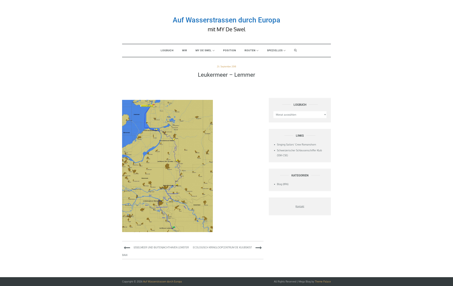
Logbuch (167, 50)
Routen (250, 50)
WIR (184, 50)
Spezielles (275, 50)
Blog (279, 184)
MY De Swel (204, 50)
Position (229, 50)
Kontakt (300, 206)
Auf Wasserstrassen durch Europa (226, 20)
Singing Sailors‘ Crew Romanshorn (296, 144)
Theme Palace (323, 281)
